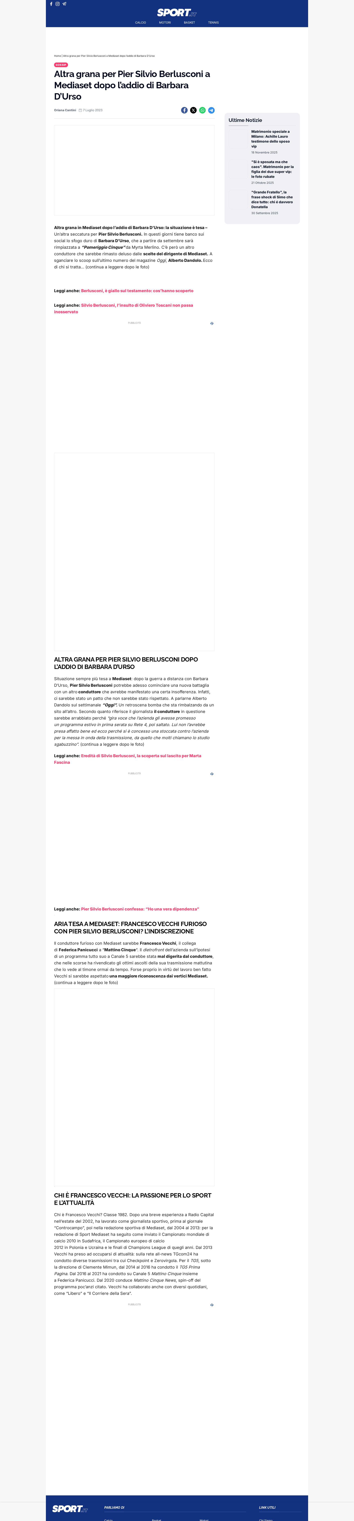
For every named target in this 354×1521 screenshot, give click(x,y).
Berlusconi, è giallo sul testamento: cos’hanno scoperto (137, 290)
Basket (189, 22)
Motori (165, 22)
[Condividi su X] (193, 110)
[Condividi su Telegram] (211, 110)
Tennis (213, 22)
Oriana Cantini (65, 110)
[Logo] (177, 12)
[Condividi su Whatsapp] (202, 110)
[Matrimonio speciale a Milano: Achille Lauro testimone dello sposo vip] (238, 141)
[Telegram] (65, 4)
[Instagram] (58, 4)
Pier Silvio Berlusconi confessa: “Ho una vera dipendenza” (140, 909)
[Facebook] (52, 4)
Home (57, 55)
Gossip (61, 64)
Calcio (140, 22)
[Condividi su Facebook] (184, 110)
